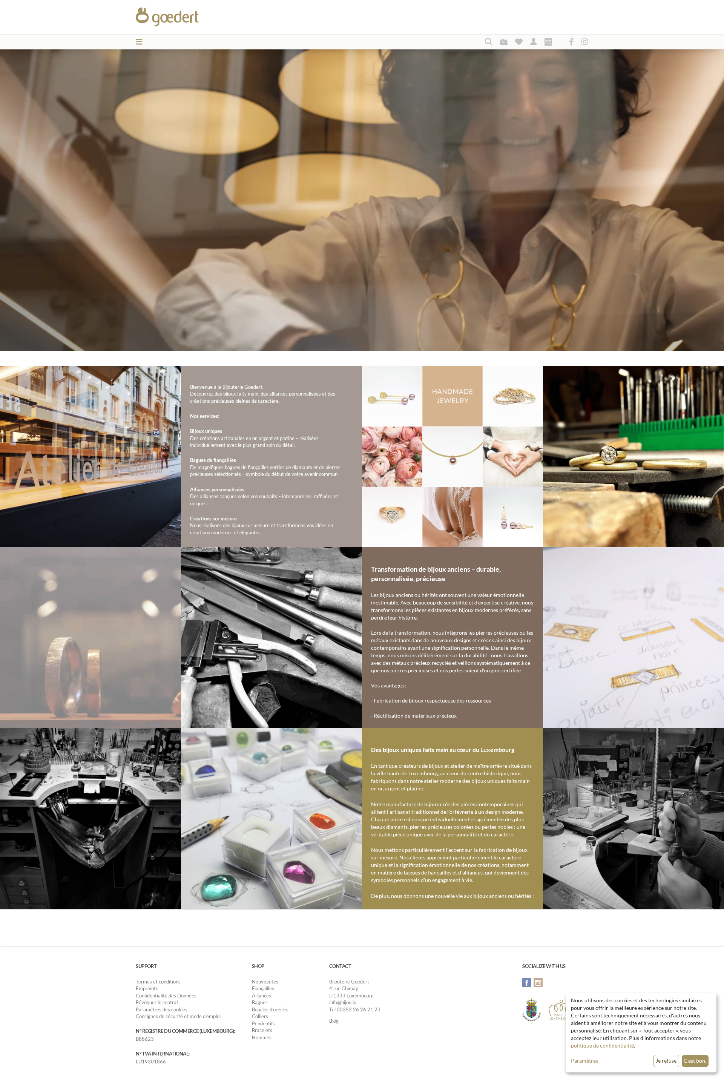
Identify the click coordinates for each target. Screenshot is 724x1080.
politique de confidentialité (602, 1045)
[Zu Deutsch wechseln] (548, 41)
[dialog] (641, 1032)
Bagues (260, 1002)
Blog (334, 1021)
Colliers (260, 1016)
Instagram (538, 982)
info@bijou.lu (342, 1002)
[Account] (533, 41)
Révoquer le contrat (157, 1002)
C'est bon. (695, 1060)
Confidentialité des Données (166, 996)
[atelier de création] (90, 818)
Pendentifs (263, 1023)
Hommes (262, 1037)
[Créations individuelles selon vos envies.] (633, 637)
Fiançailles (263, 988)
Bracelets (262, 1030)
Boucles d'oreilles (270, 1009)
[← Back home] (185, 17)
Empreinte (147, 988)
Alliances (261, 996)
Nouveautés (265, 982)
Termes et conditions (158, 982)
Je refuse (666, 1060)
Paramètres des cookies (161, 1009)
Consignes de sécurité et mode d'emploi (178, 1016)
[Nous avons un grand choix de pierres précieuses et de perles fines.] (271, 818)
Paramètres (584, 1060)
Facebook (526, 982)
